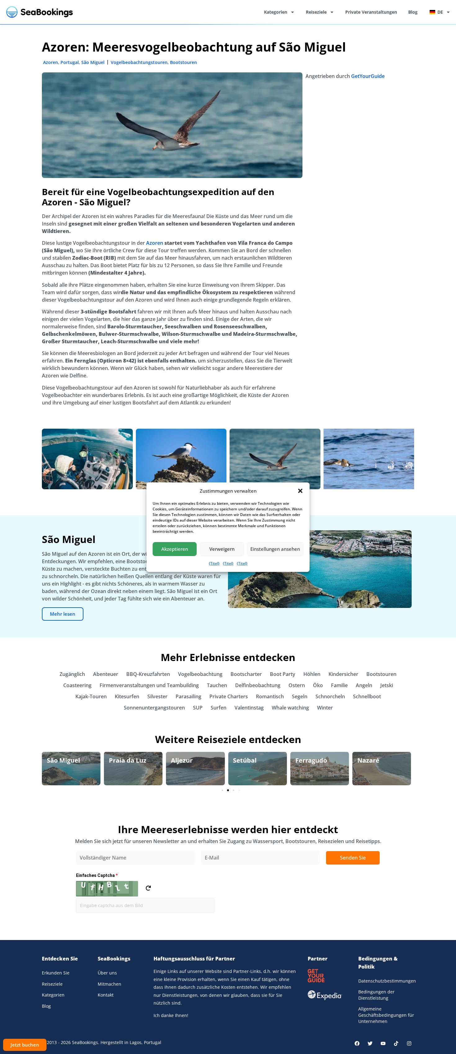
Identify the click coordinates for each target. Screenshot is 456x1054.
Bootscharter (246, 674)
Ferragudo (249, 760)
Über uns (107, 973)
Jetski (386, 685)
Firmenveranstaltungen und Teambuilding (149, 685)
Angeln (364, 685)
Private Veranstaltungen (371, 12)
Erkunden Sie (55, 973)
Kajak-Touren (91, 696)
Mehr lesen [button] (62, 614)
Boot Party (282, 674)
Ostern (296, 685)
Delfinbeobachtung (257, 685)
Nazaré (306, 760)
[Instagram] (409, 1043)
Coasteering (77, 685)
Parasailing (188, 696)
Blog (413, 12)
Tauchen (217, 685)
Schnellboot (367, 696)
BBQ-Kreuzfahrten (148, 674)
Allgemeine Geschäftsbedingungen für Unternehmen (386, 1015)
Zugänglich (72, 674)
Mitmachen (109, 984)
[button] (300, 491)
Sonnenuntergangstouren (154, 707)
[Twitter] (370, 1043)
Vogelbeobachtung (200, 674)
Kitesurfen (127, 696)
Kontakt (106, 995)
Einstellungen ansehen (275, 549)
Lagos (366, 760)
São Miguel (93, 62)
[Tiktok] (396, 1043)
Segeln (299, 696)
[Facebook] (357, 1043)
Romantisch (270, 696)
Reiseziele (316, 12)
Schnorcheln (330, 696)
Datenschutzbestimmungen (386, 981)
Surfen (218, 707)
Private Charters (228, 696)
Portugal (69, 62)
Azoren (50, 62)
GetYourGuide (368, 76)
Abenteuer (105, 674)
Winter (325, 707)
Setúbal (182, 760)
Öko (318, 685)
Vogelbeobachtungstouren (139, 62)
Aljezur (120, 760)
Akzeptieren (174, 549)
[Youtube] (383, 1043)
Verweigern (222, 549)
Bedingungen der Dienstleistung (376, 995)
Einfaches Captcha (97, 875)
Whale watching (290, 707)
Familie (339, 685)
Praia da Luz (65, 760)
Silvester (157, 696)
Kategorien (275, 12)
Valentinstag (249, 707)
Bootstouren (183, 62)
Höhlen (311, 674)
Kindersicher (343, 674)
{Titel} (214, 563)
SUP (198, 707)
